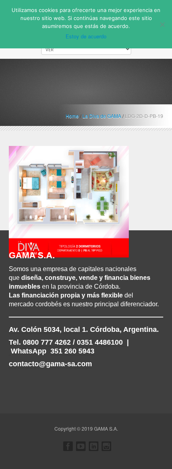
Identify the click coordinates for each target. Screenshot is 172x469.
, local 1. (48, 329)
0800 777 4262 (47, 342)
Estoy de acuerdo (86, 36)
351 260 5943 (72, 351)
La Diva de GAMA (101, 115)
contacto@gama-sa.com (50, 364)
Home (72, 115)
